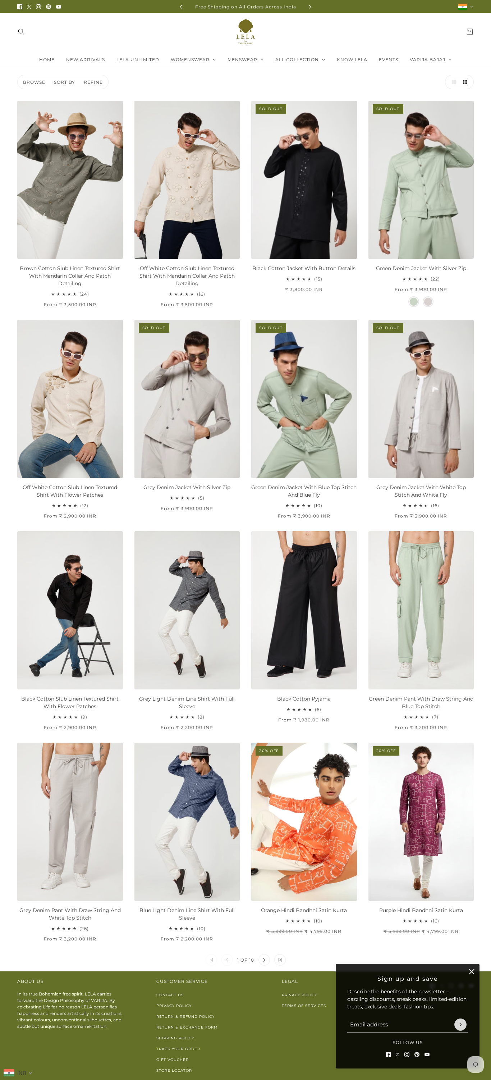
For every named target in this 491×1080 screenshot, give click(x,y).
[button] (452, 82)
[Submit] (460, 1025)
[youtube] (59, 7)
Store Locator (174, 1070)
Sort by (64, 82)
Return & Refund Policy (185, 1016)
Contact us (170, 995)
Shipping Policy (175, 1038)
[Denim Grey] (428, 301)
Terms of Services (304, 1005)
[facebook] (20, 7)
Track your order (178, 1049)
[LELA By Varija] (245, 31)
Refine (93, 82)
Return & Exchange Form (187, 1027)
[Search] (21, 32)
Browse (34, 82)
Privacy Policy (174, 1005)
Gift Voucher (172, 1059)
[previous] (181, 6)
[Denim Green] (413, 301)
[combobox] (18, 1072)
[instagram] (38, 7)
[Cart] (470, 32)
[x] (29, 7)
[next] (310, 6)
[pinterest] (48, 7)
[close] (471, 971)
